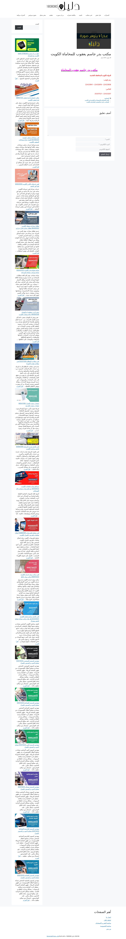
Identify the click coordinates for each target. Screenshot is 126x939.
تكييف (80, 15)
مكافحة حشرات (71, 15)
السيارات (106, 15)
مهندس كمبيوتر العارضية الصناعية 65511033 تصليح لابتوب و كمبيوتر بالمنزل (28, 831)
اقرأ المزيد (21, 120)
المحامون (106, 98)
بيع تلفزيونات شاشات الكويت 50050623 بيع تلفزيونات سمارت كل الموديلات (27, 489)
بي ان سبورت (60, 15)
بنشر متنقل (43, 15)
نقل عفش (98, 15)
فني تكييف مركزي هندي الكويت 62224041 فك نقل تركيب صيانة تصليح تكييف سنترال (27, 619)
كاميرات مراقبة (21, 15)
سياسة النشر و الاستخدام (103, 923)
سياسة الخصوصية (105, 926)
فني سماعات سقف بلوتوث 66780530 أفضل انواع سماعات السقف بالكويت (29, 140)
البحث (37, 24)
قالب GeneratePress (53, 936)
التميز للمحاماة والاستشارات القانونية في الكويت (97, 100)
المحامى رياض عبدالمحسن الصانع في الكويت (97, 102)
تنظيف (51, 15)
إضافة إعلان (107, 920)
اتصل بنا (108, 917)
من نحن (108, 929)
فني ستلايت (89, 15)
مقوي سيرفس (32, 15)
